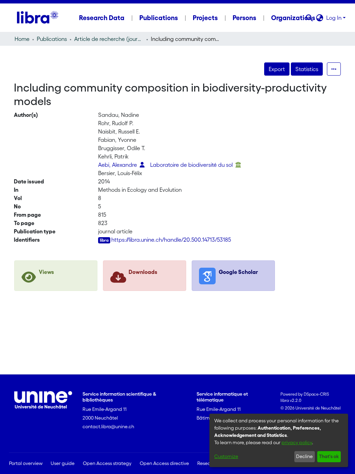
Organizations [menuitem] (293, 17)
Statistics (306, 69)
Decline (304, 456)
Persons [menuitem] (244, 17)
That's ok (329, 456)
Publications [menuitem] (158, 17)
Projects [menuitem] (205, 17)
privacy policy (297, 442)
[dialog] (278, 440)
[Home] (37, 17)
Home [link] (22, 39)
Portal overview (26, 463)
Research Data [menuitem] (101, 17)
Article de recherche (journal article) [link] (109, 39)
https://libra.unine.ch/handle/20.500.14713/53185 (171, 239)
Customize (226, 456)
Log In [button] (334, 18)
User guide (63, 463)
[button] (309, 18)
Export (277, 69)
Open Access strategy (107, 463)
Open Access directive (164, 463)
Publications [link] (52, 39)
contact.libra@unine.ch (108, 426)
